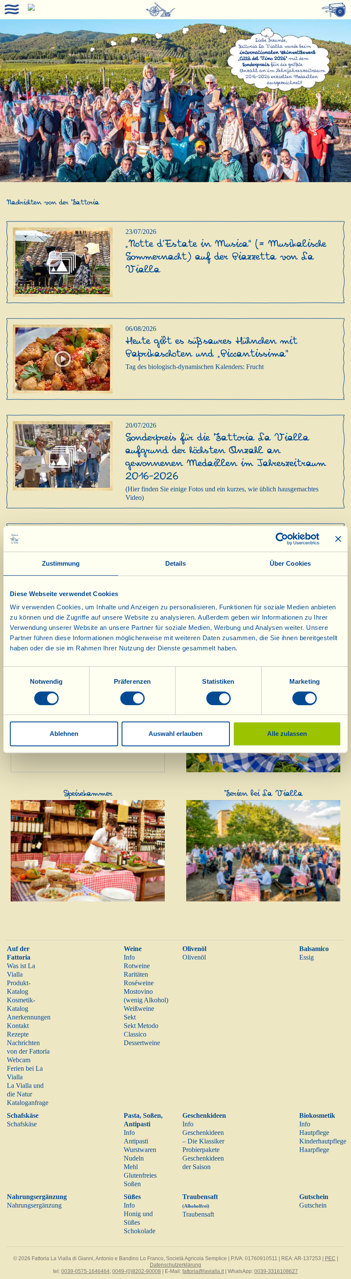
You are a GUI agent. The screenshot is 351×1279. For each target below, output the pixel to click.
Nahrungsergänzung (37, 1196)
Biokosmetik (317, 1115)
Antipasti (136, 1141)
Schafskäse (23, 1115)
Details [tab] (175, 563)
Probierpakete (201, 1149)
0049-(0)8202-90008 (136, 1271)
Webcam (18, 1059)
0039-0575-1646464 (85, 1271)
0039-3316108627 (276, 1271)
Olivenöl (194, 948)
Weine (133, 948)
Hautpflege (314, 1132)
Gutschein (313, 1196)
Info (129, 957)
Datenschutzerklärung (175, 1265)
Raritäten (136, 974)
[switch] (132, 698)
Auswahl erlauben (175, 733)
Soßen (132, 1183)
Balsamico (314, 948)
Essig (306, 957)
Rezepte (18, 1034)
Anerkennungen (29, 1017)
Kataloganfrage (27, 1102)
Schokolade (139, 1231)
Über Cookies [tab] (290, 563)
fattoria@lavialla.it (203, 1271)
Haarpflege (314, 1149)
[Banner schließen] (338, 539)
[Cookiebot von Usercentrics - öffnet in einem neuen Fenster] (281, 538)
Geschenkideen (204, 1115)
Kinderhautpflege (322, 1141)
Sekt (130, 1017)
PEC (330, 1258)
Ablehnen (64, 733)
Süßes (132, 1196)
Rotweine (137, 965)
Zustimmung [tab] (61, 563)
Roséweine (139, 983)
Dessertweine (142, 1042)
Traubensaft (198, 1214)
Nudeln (134, 1158)
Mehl (131, 1166)
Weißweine (139, 1008)
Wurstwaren (140, 1149)
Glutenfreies (140, 1175)
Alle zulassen (287, 733)
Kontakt (18, 1025)
